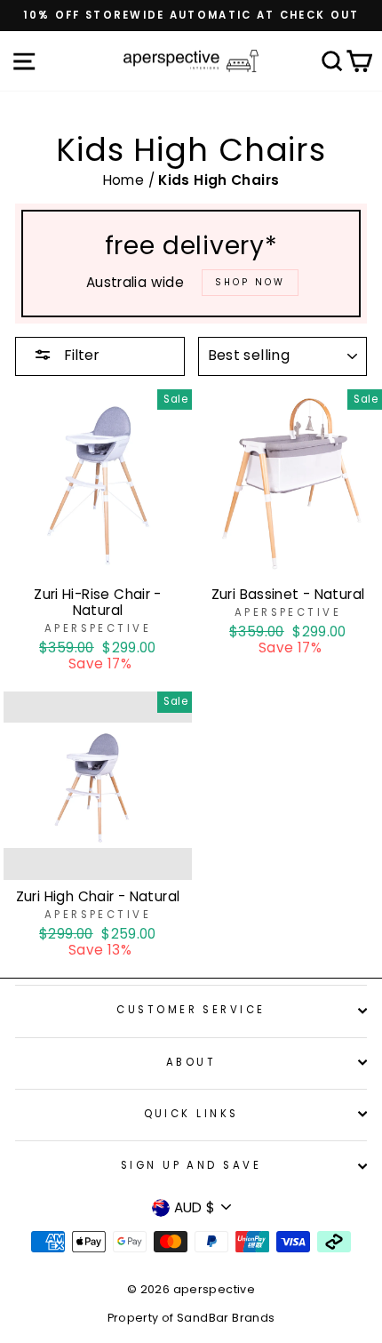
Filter (79, 355)
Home (125, 180)
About (191, 1062)
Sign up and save (191, 1165)
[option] (191, 15)
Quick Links (191, 1114)
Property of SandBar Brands (191, 1317)
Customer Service (190, 1010)
